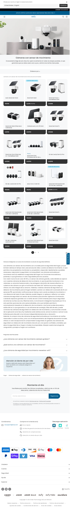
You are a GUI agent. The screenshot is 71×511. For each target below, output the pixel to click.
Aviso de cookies (46, 505)
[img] (50, 450)
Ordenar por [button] (34, 71)
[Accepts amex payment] (6, 450)
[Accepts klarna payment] (41, 456)
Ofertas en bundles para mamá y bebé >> (35, 13)
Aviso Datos (57, 505)
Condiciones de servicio (30, 505)
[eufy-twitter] (9, 489)
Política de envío (25, 503)
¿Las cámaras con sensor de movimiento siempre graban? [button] (26, 339)
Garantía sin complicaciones (32, 432)
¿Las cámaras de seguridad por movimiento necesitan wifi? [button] (26, 350)
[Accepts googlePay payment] (41, 450)
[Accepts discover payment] (32, 450)
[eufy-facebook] (6, 489)
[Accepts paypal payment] (6, 456)
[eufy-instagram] (2, 489)
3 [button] (38, 252)
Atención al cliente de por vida (32, 435)
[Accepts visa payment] (32, 456)
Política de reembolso (40, 503)
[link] (35, 363)
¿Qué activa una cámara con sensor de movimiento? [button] (24, 345)
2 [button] (35, 252)
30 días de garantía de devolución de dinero (36, 428)
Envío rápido (26, 425)
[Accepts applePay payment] (14, 450)
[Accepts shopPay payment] (14, 456)
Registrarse (54, 396)
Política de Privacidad (45, 401)
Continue (63, 5)
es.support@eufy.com (11, 424)
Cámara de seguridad (14, 375)
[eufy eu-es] (33, 16)
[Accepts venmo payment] (23, 456)
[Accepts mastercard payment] (59, 450)
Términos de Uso (34, 401)
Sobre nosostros (12, 503)
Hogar (5, 375)
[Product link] (13, 87)
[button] (67, 2)
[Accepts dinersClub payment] (23, 450)
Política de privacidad (57, 503)
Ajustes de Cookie (15, 505)
